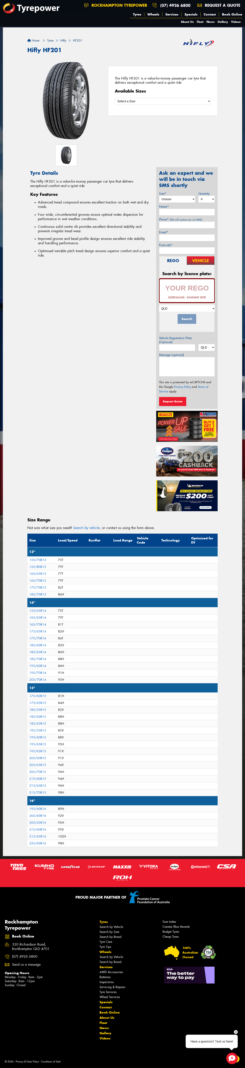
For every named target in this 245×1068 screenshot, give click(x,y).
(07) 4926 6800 (175, 5)
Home (35, 41)
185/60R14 (37, 645)
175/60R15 (37, 696)
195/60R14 (37, 666)
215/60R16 (37, 830)
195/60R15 (37, 737)
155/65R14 (37, 611)
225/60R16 (37, 843)
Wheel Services (110, 997)
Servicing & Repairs (112, 987)
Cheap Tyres (171, 937)
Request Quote (172, 401)
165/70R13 (37, 581)
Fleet (200, 22)
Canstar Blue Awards (176, 927)
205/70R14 (37, 680)
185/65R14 (37, 652)
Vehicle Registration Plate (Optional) (175, 340)
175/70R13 (37, 588)
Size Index (169, 922)
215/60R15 (37, 779)
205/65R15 (37, 765)
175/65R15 (37, 703)
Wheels (153, 14)
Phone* (180, 219)
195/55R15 (37, 730)
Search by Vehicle (111, 927)
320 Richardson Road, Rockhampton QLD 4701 (31, 946)
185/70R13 (37, 594)
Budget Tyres (171, 932)
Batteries (105, 977)
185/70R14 (37, 659)
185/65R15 (37, 724)
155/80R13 (37, 567)
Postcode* (165, 245)
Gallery (223, 22)
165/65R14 (37, 618)
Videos (236, 22)
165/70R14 (37, 625)
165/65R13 (37, 574)
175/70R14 (37, 638)
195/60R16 (37, 809)
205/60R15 (37, 758)
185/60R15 (37, 717)
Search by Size (109, 932)
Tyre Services (108, 992)
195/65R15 (37, 744)
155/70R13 (37, 560)
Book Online (232, 14)
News (211, 22)
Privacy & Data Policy (27, 1061)
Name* (164, 207)
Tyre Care (106, 942)
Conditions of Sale (51, 1061)
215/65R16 (37, 836)
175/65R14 (37, 631)
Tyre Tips (105, 947)
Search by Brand (110, 937)
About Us (187, 22)
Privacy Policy (182, 387)
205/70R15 (37, 772)
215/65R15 (37, 786)
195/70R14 (37, 673)
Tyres (137, 14)
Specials (191, 14)
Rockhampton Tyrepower (118, 5)
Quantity (204, 194)
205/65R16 (37, 823)
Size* (162, 194)
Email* (163, 232)
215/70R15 (37, 793)
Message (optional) (171, 355)
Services (171, 14)
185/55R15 (37, 710)
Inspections (107, 982)
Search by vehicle (86, 528)
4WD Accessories (111, 972)
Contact (210, 14)
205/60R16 (37, 816)
